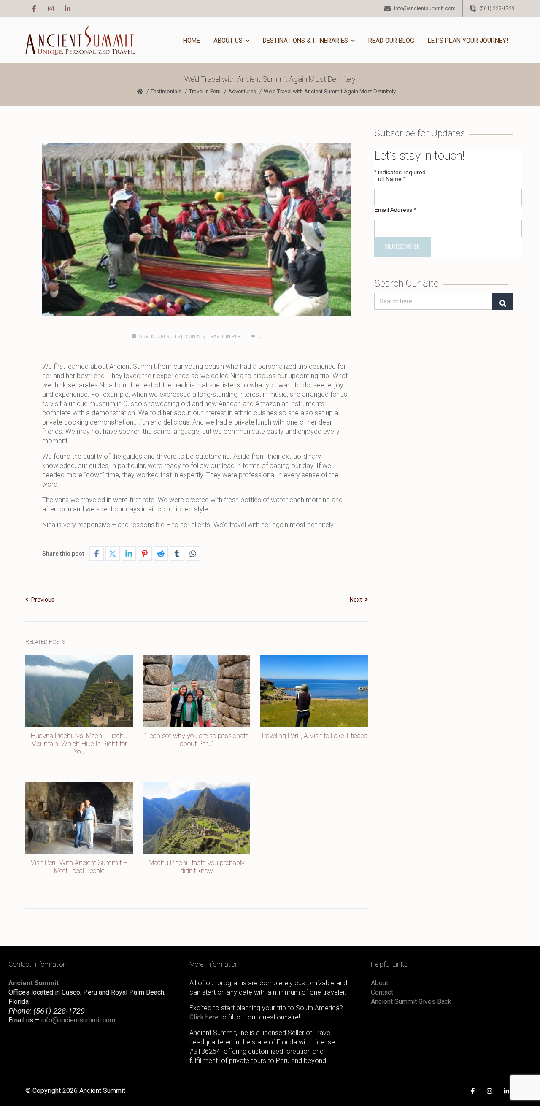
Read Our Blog (391, 40)
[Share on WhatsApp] (193, 553)
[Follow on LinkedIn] (67, 8)
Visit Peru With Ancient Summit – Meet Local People (79, 867)
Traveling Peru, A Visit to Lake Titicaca (314, 736)
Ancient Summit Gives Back (411, 1002)
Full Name (389, 179)
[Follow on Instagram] (50, 8)
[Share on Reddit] (160, 553)
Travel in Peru (205, 91)
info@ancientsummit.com (78, 1020)
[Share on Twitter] (112, 553)
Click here (204, 1017)
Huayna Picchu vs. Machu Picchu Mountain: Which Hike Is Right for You (79, 744)
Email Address (395, 209)
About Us (228, 40)
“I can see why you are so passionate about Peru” (196, 740)
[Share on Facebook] (96, 553)
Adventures (242, 91)
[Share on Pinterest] (144, 553)
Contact (382, 992)
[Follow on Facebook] (33, 8)
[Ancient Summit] (80, 40)
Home (191, 40)
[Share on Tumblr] (177, 553)
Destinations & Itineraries (305, 40)
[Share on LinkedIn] (128, 553)
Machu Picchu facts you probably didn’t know (196, 867)
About (379, 983)
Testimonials (166, 91)
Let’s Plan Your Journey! (468, 40)
